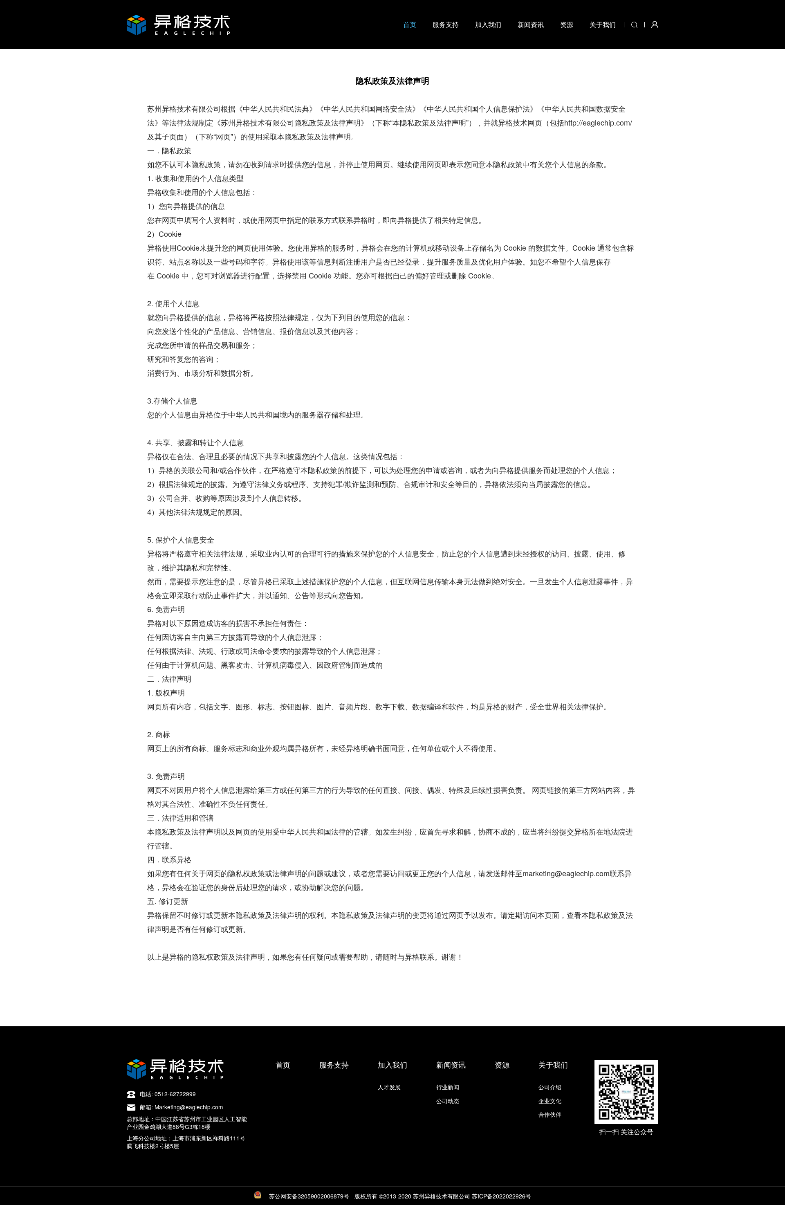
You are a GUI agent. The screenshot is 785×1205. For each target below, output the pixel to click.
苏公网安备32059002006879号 (309, 1196)
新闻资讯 (531, 24)
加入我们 (488, 24)
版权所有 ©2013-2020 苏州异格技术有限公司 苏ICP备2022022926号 (442, 1196)
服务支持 (446, 24)
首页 (409, 24)
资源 (566, 24)
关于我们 (603, 24)
